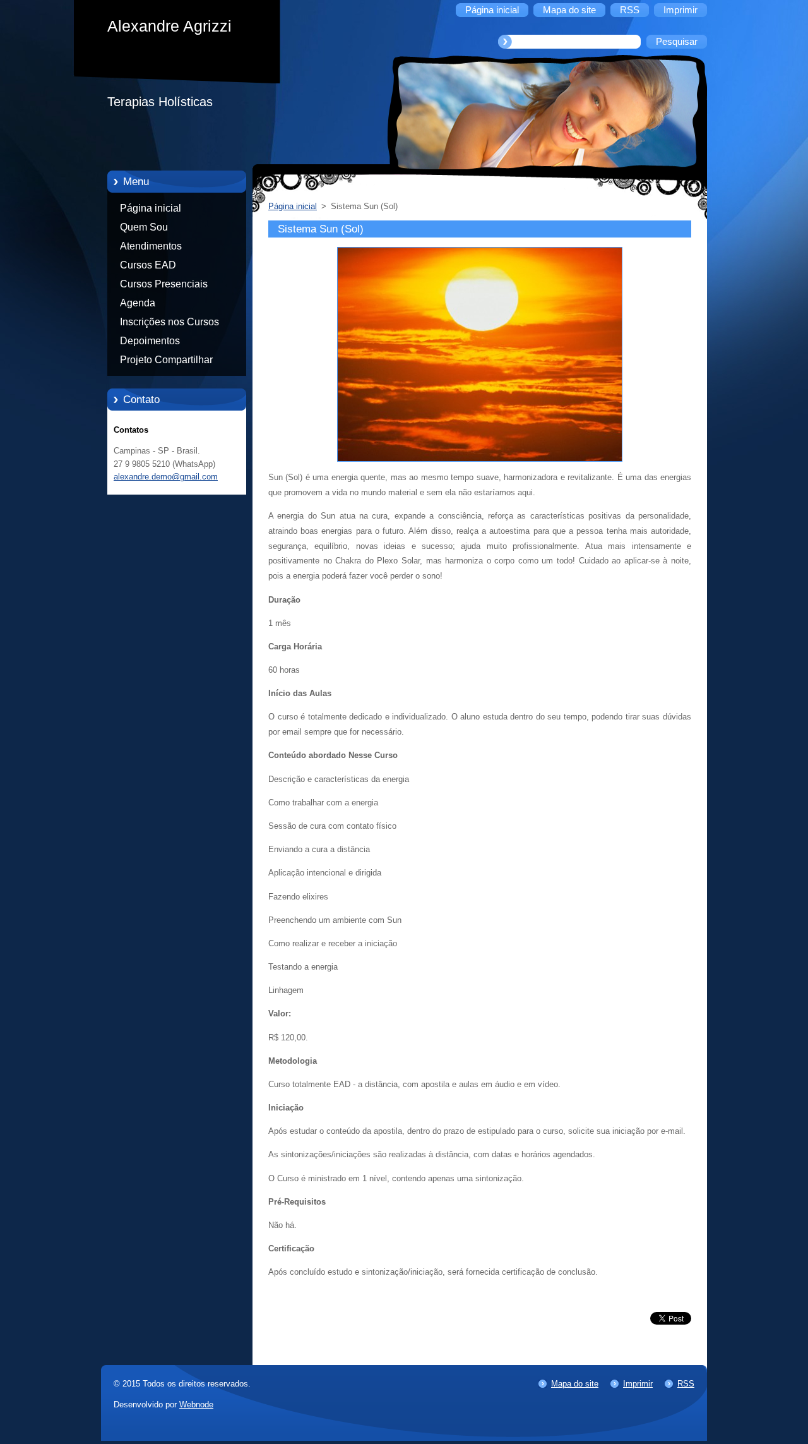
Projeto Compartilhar (166, 359)
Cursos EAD (148, 265)
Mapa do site (574, 1383)
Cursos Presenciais (164, 284)
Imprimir (638, 1383)
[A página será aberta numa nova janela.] (480, 462)
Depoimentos (150, 340)
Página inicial (150, 208)
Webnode (196, 1404)
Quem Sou (144, 227)
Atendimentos (151, 246)
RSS (685, 1383)
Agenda (137, 303)
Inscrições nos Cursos (169, 321)
